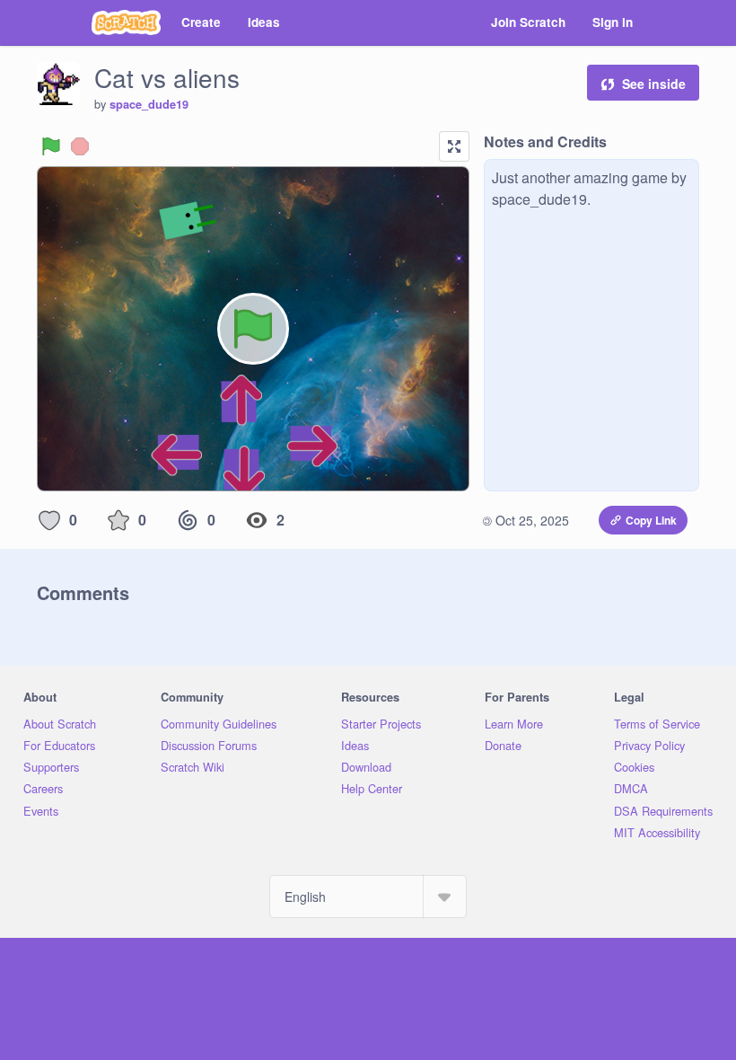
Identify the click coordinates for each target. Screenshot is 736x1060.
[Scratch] (126, 22)
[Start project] (51, 146)
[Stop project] (80, 146)
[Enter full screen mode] (454, 146)
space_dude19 (149, 104)
